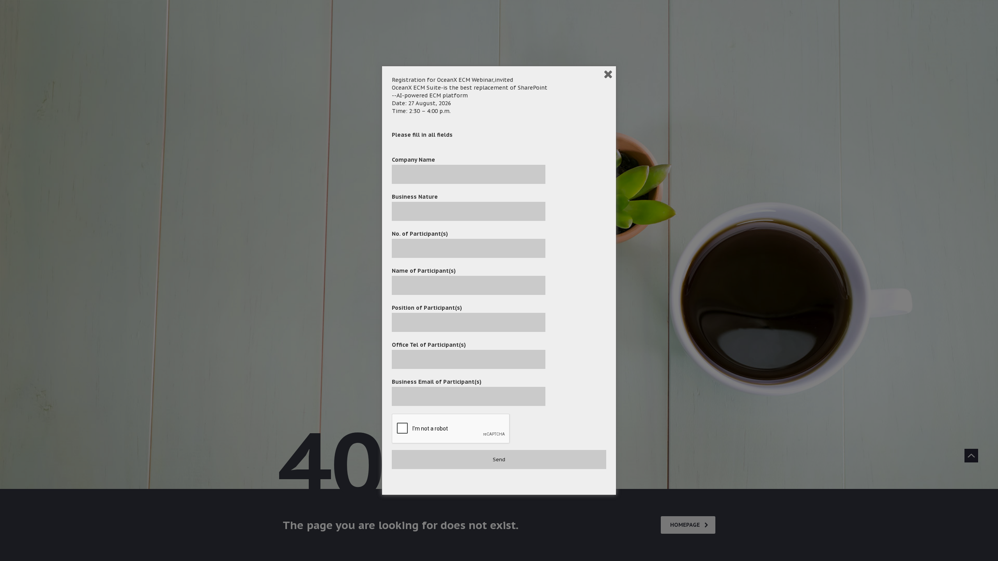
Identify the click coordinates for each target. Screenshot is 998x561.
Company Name (413, 159)
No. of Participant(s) (420, 233)
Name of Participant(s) (424, 270)
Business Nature (415, 196)
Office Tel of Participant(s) (429, 344)
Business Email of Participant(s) (436, 381)
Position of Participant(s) (427, 307)
